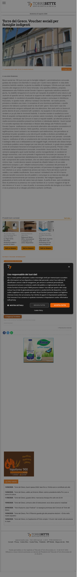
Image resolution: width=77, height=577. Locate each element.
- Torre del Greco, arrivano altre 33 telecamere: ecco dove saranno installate (36, 502)
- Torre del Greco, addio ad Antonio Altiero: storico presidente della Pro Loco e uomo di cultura (37, 493)
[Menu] (4, 2)
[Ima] (38, 350)
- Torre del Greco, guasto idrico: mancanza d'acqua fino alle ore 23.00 (34, 498)
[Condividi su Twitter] (7, 332)
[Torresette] (51, 4)
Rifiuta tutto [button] (39, 305)
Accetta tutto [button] (60, 305)
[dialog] (38, 288)
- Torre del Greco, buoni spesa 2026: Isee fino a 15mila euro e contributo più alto (37, 487)
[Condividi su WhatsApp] (11, 332)
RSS (67, 542)
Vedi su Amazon (10, 248)
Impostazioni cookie (52, 297)
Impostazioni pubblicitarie (57, 295)
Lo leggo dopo (66, 69)
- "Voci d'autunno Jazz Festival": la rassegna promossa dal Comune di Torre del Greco (37, 508)
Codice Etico (24, 542)
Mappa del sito (60, 542)
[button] (15, 305)
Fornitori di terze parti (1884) (22, 287)
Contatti (10, 542)
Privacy (16, 542)
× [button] (69, 267)
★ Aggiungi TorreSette (13, 316)
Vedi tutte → (68, 218)
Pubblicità (42, 542)
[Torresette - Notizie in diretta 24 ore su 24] (38, 535)
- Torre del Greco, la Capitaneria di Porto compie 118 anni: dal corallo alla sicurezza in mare (39, 520)
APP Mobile (50, 542)
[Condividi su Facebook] (4, 332)
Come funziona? (8, 323)
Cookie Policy (34, 542)
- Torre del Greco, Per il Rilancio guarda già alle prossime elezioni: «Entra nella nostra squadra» (37, 514)
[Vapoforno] (19, 464)
